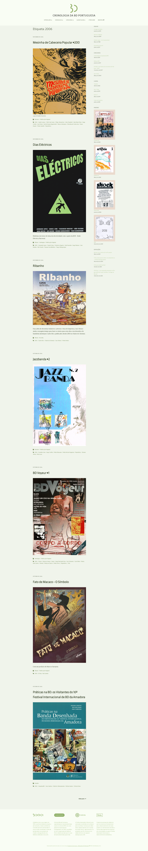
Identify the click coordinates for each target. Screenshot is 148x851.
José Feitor (40, 124)
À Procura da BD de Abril (99, 265)
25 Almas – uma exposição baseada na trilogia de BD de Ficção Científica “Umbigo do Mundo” (104, 272)
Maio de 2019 (97, 96)
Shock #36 (96, 210)
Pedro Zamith (40, 126)
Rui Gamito (45, 673)
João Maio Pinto (77, 122)
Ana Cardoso (49, 786)
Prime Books (65, 340)
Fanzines (37, 119)
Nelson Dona (77, 786)
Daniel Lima (51, 245)
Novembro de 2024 (98, 261)
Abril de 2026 (97, 85)
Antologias (42, 242)
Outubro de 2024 (98, 266)
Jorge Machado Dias (61, 561)
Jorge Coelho (50, 452)
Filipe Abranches (60, 122)
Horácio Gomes (46, 561)
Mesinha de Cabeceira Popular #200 (56, 42)
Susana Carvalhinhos (49, 247)
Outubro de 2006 (37, 353)
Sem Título (96, 89)
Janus (53, 561)
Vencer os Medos (98, 34)
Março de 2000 (97, 75)
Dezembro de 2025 (98, 244)
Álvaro (40, 561)
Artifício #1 (96, 175)
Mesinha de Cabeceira (73, 124)
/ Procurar (91, 20)
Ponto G (96, 94)
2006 (36, 122)
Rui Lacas (39, 454)
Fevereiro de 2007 (98, 70)
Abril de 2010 (97, 57)
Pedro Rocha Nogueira (68, 452)
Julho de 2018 (97, 102)
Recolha (41, 337)
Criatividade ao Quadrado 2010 (101, 55)
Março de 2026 (97, 177)
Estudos (37, 783)
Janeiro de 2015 (97, 31)
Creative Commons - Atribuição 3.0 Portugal (78, 845)
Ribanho (38, 266)
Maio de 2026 (97, 142)
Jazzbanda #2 (41, 359)
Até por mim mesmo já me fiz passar (103, 252)
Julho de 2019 (97, 91)
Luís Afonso (58, 340)
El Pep (40, 673)
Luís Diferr (77, 561)
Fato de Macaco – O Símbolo (51, 582)
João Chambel (68, 122)
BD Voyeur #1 (41, 473)
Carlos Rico (41, 340)
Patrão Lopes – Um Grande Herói (101, 40)
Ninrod (41, 563)
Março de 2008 (97, 36)
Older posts (81, 798)
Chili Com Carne (50, 122)
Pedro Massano (58, 452)
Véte (69, 563)
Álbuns (36, 242)
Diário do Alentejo (49, 340)
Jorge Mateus (76, 245)
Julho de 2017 (97, 47)
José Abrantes (70, 561)
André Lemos (41, 122)
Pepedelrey (48, 126)
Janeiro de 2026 (97, 212)
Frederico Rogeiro (59, 245)
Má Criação (40, 247)
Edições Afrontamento (59, 786)
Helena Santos (69, 786)
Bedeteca (100, 20)
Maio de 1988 (97, 42)
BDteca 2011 (97, 61)
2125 (95, 242)
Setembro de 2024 (98, 275)
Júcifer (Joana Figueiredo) (50, 124)
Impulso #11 (96, 140)
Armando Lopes (42, 245)
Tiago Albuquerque (61, 247)
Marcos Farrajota (62, 124)
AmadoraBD (41, 786)
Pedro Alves (57, 563)
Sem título (96, 73)
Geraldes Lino (41, 452)
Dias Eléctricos (42, 144)
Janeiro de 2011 (97, 63)
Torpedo (96, 84)
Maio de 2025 (97, 254)
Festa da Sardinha (98, 100)
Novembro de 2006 (38, 37)
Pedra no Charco (48, 563)
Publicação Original (45, 119)
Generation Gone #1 (98, 45)
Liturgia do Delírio (98, 29)
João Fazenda (68, 245)
